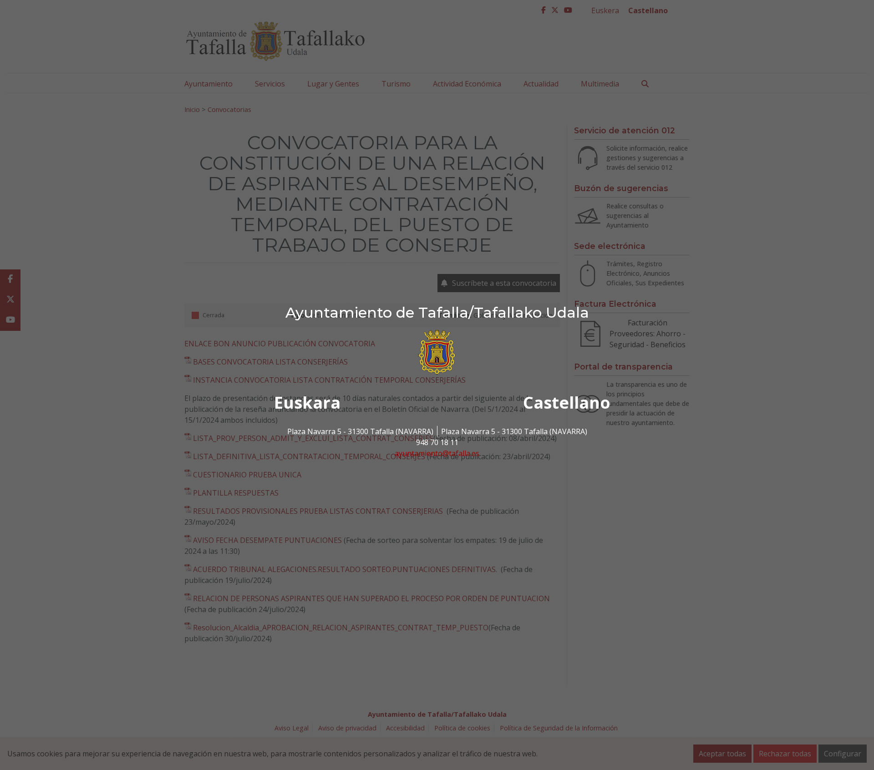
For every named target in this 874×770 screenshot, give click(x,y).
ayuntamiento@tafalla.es (437, 453)
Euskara (307, 402)
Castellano (566, 402)
